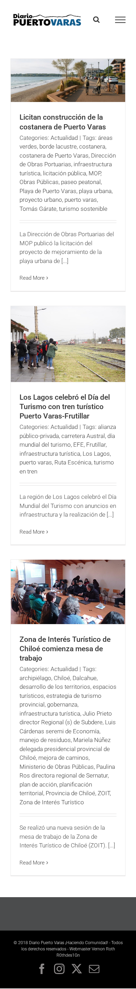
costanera (92, 146)
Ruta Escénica (72, 462)
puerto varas (81, 199)
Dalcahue (85, 678)
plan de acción (38, 784)
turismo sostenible (83, 208)
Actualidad (64, 137)
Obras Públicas (39, 181)
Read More (32, 278)
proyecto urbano (41, 199)
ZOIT (104, 793)
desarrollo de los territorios (55, 686)
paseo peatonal (81, 181)
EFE (78, 444)
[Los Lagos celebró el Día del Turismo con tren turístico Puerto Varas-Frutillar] (68, 344)
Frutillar (96, 444)
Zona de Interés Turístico (52, 802)
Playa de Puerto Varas (48, 191)
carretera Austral (83, 435)
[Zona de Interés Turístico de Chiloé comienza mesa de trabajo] (68, 592)
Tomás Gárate (38, 208)
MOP (94, 173)
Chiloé (62, 678)
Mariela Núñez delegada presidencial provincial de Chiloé (65, 748)
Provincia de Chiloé (70, 793)
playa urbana (95, 191)
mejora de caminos (63, 757)
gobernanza (62, 704)
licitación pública (64, 173)
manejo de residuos (45, 739)
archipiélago (35, 678)
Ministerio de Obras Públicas (57, 766)
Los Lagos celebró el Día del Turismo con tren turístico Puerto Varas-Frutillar (65, 406)
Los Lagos (96, 453)
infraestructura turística (50, 453)
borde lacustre (58, 146)
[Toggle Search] (96, 19)
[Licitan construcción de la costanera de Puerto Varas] (68, 80)
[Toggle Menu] (120, 20)
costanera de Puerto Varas (54, 155)
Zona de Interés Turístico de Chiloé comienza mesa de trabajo (65, 648)
